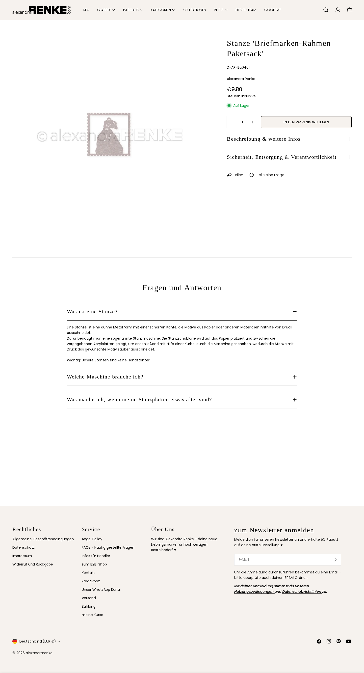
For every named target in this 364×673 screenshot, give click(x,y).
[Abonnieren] (335, 560)
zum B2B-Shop (94, 564)
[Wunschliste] (317, 10)
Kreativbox (91, 581)
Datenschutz (23, 547)
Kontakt (88, 572)
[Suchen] (326, 10)
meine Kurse (92, 615)
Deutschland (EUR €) (37, 641)
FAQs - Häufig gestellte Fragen (108, 547)
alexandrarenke (39, 652)
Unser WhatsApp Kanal (101, 589)
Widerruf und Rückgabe (32, 564)
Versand (89, 598)
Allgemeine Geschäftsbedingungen (43, 539)
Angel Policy (92, 539)
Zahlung (89, 606)
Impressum (22, 556)
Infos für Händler (96, 556)
